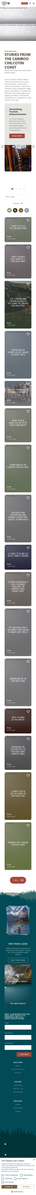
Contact (18, 1104)
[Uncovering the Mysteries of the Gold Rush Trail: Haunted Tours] (18, 753)
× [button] (34, 1159)
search (30, 3)
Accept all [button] (9, 1187)
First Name (8, 1033)
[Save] (28, 220)
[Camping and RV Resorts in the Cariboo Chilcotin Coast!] (18, 355)
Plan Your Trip (18, 1088)
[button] (24, 3)
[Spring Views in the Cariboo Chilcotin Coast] (18, 468)
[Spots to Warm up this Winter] (18, 720)
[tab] (12, 189)
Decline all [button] (26, 1187)
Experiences (18, 1085)
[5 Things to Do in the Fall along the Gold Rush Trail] (18, 796)
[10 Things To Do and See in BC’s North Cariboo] (18, 557)
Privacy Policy (18, 1108)
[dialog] (18, 1176)
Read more (22, 1171)
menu (34, 3)
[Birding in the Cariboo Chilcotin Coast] (18, 846)
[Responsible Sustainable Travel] (18, 1146)
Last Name (8, 1043)
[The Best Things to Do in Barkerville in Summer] (18, 393)
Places (18, 1066)
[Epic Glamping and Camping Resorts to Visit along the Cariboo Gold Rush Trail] (18, 305)
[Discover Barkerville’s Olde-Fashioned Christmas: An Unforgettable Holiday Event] (18, 589)
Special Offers (18, 1092)
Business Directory (18, 1069)
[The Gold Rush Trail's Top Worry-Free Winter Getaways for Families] (18, 632)
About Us (18, 1073)
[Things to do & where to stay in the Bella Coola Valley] (18, 425)
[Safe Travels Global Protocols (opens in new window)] (18, 1157)
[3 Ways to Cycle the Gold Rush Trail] (18, 229)
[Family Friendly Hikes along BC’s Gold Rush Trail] (18, 261)
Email (6, 1023)
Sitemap (18, 1111)
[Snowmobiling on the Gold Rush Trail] (18, 682)
